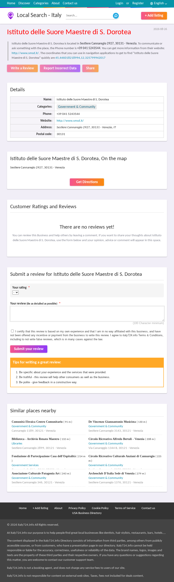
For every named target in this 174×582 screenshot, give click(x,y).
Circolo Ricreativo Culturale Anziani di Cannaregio (122, 456)
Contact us (70, 3)
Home (11, 3)
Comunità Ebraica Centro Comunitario (37, 421)
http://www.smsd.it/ (25, 53)
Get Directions (87, 182)
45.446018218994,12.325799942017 (80, 58)
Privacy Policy (77, 508)
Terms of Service (125, 508)
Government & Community (76, 107)
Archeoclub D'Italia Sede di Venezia (111, 473)
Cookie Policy (100, 508)
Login (119, 3)
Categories (41, 3)
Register (138, 3)
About (56, 3)
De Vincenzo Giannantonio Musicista (112, 421)
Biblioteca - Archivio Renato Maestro (36, 439)
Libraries (17, 443)
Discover (24, 3)
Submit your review (29, 349)
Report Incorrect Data (60, 68)
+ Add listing (154, 15)
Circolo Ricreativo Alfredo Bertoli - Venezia (116, 439)
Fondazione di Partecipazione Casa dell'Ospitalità (44, 456)
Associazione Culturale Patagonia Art (36, 473)
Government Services (25, 465)
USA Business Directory (87, 513)
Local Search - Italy (39, 15)
